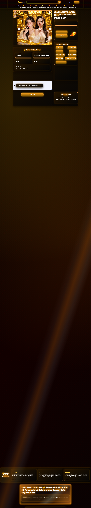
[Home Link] (21, 2)
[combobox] (42, 2)
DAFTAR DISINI (62, 32)
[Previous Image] (19, 29)
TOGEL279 (32, 94)
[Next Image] (50, 29)
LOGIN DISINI (61, 35)
